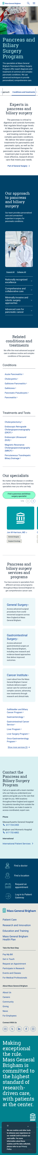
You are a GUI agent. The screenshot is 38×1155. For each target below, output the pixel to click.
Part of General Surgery (17, 166)
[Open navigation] (34, 3)
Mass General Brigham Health (15, 938)
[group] (16, 526)
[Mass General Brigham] (12, 3)
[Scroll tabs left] (1, 92)
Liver (13, 729)
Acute (13, 374)
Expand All (10, 272)
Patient (10, 919)
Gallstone (15, 383)
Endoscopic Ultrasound (15, 438)
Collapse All (21, 272)
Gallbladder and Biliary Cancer (17, 711)
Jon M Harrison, (16, 532)
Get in (8, 959)
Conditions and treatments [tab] (23, 92)
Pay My (8, 954)
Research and (17, 925)
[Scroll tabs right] (36, 92)
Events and (12, 973)
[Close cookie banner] (28, 1127)
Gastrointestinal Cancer (18, 723)
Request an (14, 963)
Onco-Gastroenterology (18, 740)
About (7, 992)
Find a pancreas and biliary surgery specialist (19, 495)
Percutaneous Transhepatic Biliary (18, 457)
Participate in (13, 968)
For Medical (15, 977)
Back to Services (11, 10)
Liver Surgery (17, 734)
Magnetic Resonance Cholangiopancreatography (17, 448)
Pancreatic (16, 393)
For (9, 1015)
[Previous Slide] (28, 501)
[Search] (28, 3)
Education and (15, 930)
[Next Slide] (33, 501)
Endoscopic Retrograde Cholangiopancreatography (17, 429)
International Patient (17, 843)
